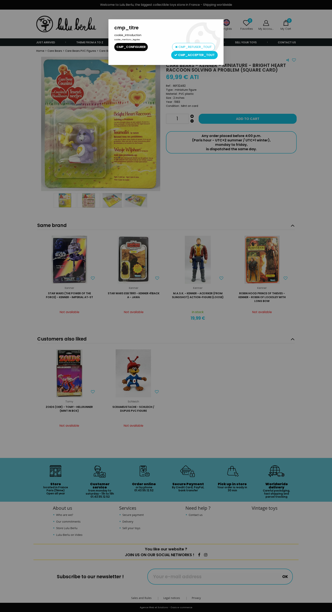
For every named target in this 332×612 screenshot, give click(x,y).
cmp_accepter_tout (196, 55)
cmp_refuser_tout (195, 47)
